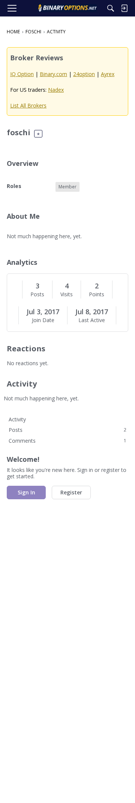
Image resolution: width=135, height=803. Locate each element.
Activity (17, 419)
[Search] (110, 8)
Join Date (43, 320)
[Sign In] (124, 8)
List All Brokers (28, 105)
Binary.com (53, 74)
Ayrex (107, 74)
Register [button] (71, 492)
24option (84, 74)
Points (96, 294)
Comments (67, 440)
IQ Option (22, 74)
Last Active (91, 320)
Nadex (56, 89)
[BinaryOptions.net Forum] (67, 8)
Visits (66, 294)
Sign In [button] (26, 492)
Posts (37, 294)
